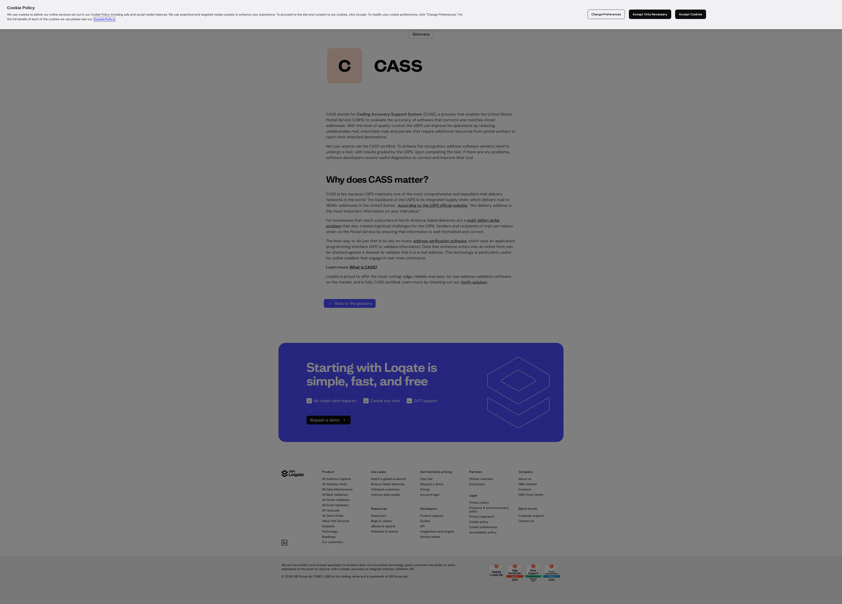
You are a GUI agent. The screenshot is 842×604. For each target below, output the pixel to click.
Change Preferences (606, 14)
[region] (421, 14)
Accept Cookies (690, 14)
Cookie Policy (104, 19)
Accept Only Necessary (650, 14)
